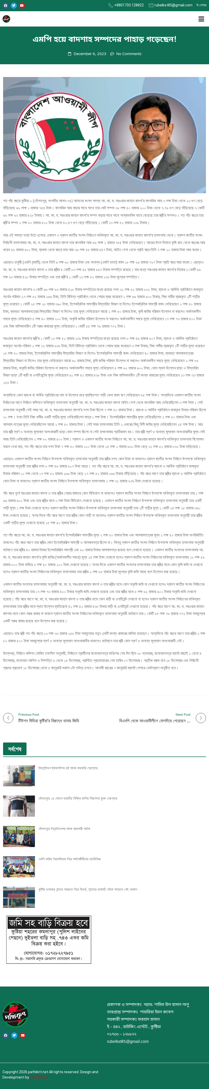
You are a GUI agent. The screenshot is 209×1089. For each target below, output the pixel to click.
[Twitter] (14, 6)
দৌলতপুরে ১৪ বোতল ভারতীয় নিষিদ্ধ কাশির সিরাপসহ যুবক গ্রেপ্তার (77, 798)
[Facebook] (6, 6)
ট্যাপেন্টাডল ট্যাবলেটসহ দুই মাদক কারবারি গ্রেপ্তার (68, 767)
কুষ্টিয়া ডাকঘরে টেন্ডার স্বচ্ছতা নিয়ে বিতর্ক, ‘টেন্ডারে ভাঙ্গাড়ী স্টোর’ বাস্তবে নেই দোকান (87, 889)
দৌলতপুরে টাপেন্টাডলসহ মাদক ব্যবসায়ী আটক (64, 828)
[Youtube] (22, 6)
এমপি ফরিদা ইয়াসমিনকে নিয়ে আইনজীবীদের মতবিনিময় (69, 858)
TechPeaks (39, 1077)
